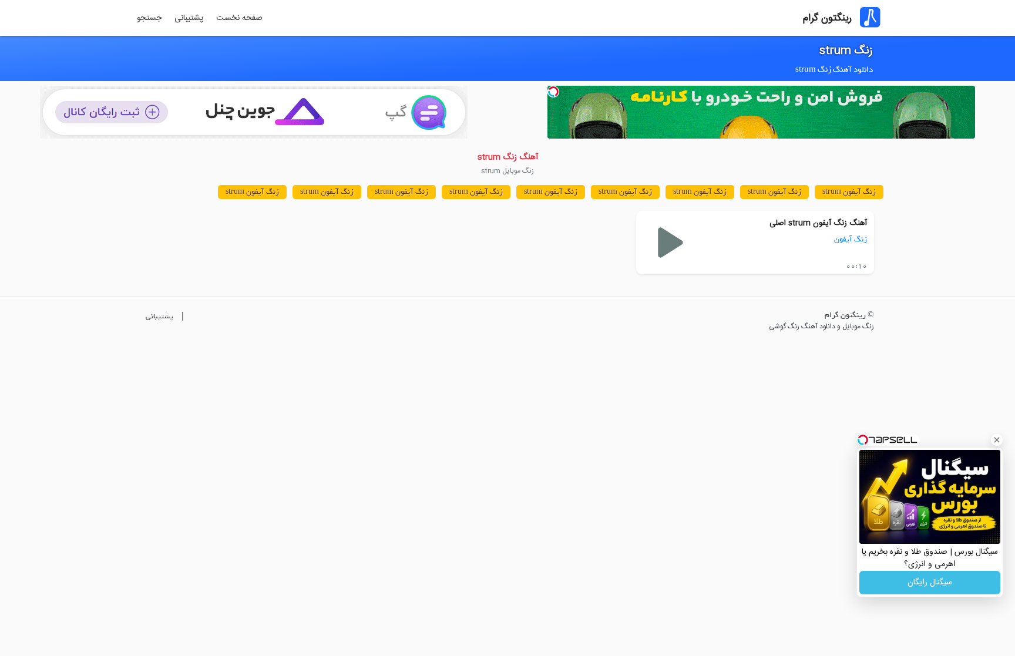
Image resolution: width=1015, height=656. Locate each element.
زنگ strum (846, 51)
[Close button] (997, 440)
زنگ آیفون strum (849, 192)
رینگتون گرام (827, 18)
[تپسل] (553, 91)
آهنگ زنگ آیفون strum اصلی (818, 223)
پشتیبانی (188, 18)
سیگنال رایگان (930, 583)
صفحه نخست (239, 18)
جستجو (149, 18)
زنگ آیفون (850, 239)
